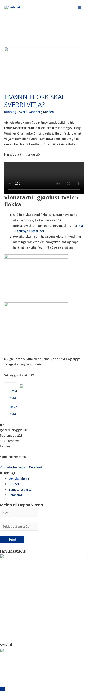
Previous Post (13, 392)
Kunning (10, 112)
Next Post (13, 408)
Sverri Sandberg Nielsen (36, 112)
